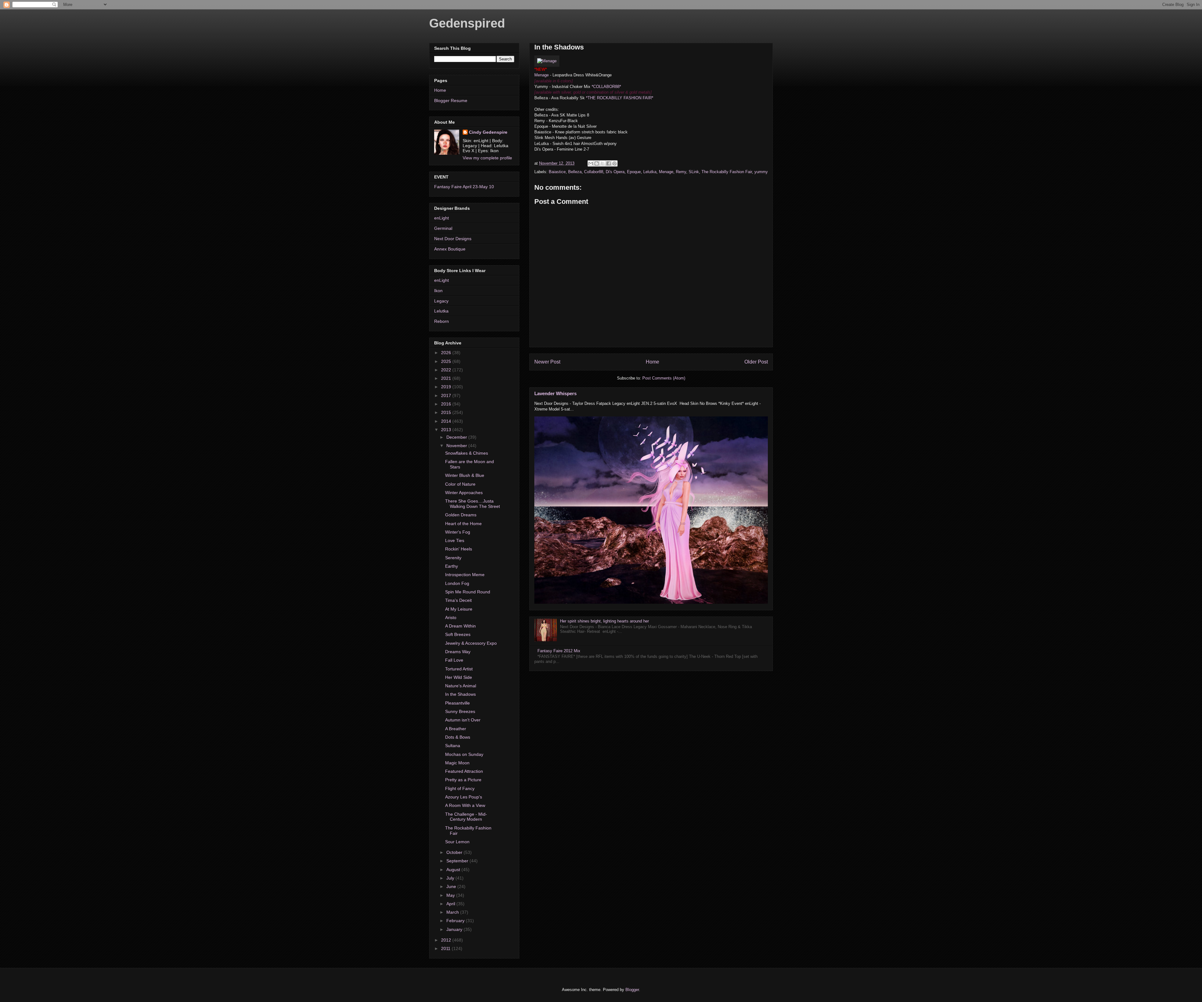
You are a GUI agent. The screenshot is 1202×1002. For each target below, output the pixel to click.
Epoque (634, 171)
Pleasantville (457, 702)
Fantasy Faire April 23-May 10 (464, 186)
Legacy (441, 300)
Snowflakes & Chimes (466, 453)
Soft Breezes (457, 634)
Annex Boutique (449, 248)
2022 (446, 369)
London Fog (457, 583)
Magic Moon (457, 762)
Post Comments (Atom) (663, 378)
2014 (446, 421)
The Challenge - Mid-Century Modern (466, 817)
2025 (446, 361)
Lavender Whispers (555, 393)
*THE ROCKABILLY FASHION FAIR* (619, 98)
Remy (681, 171)
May (451, 895)
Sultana (452, 745)
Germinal (443, 228)
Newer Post (547, 361)
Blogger (632, 989)
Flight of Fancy (460, 788)
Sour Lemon (457, 841)
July (450, 878)
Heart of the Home (463, 523)
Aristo (450, 617)
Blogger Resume (450, 100)
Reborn (441, 321)
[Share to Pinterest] (614, 163)
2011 (446, 948)
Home (652, 361)
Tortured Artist (459, 668)
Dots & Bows (457, 737)
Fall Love (454, 660)
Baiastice (557, 171)
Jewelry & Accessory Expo (471, 643)
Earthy (451, 566)
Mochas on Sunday (464, 754)
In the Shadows (460, 694)
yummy (761, 171)
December (457, 437)
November (457, 445)
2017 (446, 395)
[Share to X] (602, 163)
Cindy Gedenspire (488, 132)
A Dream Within (460, 625)
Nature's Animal (460, 685)
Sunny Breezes (460, 711)
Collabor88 (593, 171)
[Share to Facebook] (608, 163)
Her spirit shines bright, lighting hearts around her (604, 621)
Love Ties (454, 540)
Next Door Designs (452, 238)
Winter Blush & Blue (464, 475)
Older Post (756, 361)
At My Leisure (458, 609)
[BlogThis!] (596, 163)
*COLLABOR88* (606, 86)
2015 (446, 412)
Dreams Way (457, 651)
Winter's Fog (457, 532)
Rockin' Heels (458, 548)
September (458, 860)
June (451, 886)
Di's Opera (615, 171)
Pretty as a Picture (463, 779)
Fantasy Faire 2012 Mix (558, 650)
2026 (446, 352)
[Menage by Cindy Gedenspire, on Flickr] (546, 61)
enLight (441, 217)
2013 (446, 429)
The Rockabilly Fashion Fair (726, 171)
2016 (446, 403)
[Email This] (591, 163)
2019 (446, 386)
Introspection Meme (465, 574)
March (453, 912)
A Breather (455, 728)
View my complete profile (487, 157)
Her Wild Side (458, 677)
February (456, 920)
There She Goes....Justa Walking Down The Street (472, 503)
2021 (446, 378)
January (455, 929)
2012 (446, 940)
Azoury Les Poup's (463, 796)
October (455, 852)
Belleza (575, 171)
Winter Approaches (464, 492)
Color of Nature (460, 484)
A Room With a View (465, 805)
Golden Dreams (460, 514)
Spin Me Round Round (467, 591)
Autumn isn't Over (462, 719)
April (451, 903)
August (453, 869)
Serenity (453, 557)
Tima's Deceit (458, 600)
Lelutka (649, 171)
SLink (694, 171)
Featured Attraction (464, 771)
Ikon (438, 290)
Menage (541, 75)
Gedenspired (467, 23)
